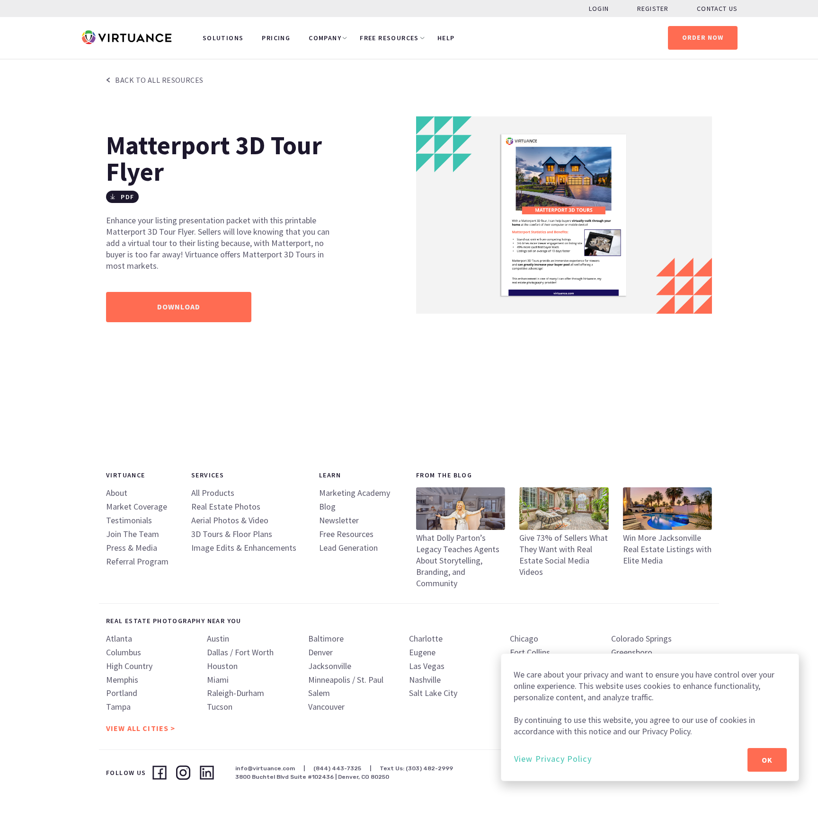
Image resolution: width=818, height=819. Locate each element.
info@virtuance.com (265, 768)
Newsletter (339, 520)
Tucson (219, 706)
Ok (767, 760)
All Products (212, 492)
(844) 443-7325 (337, 768)
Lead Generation (348, 547)
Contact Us (717, 8)
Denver (320, 652)
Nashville (425, 679)
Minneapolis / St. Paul (345, 679)
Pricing (276, 38)
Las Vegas (427, 665)
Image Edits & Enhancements (243, 547)
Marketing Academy (354, 492)
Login (599, 8)
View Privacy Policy (553, 758)
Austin (218, 638)
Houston (222, 665)
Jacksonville (329, 665)
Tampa (118, 706)
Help (446, 38)
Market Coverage (136, 506)
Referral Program (137, 561)
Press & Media (131, 547)
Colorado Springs (641, 638)
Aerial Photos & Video (229, 520)
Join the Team (132, 533)
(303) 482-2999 (429, 768)
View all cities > (140, 728)
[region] (650, 717)
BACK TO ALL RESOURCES (159, 80)
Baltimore (326, 638)
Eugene (422, 652)
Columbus (123, 652)
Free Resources (389, 38)
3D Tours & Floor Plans (231, 533)
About (116, 492)
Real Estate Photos (225, 506)
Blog (327, 506)
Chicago (524, 638)
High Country (129, 665)
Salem (319, 692)
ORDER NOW (703, 37)
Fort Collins (530, 652)
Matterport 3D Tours (279, 254)
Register (652, 8)
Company (325, 38)
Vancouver (326, 706)
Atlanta (119, 638)
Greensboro (631, 652)
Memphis (122, 679)
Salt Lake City (433, 692)
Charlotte (426, 638)
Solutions (223, 38)
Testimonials (129, 520)
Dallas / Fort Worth (240, 652)
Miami (218, 679)
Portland (121, 692)
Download (178, 306)
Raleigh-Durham (235, 692)
